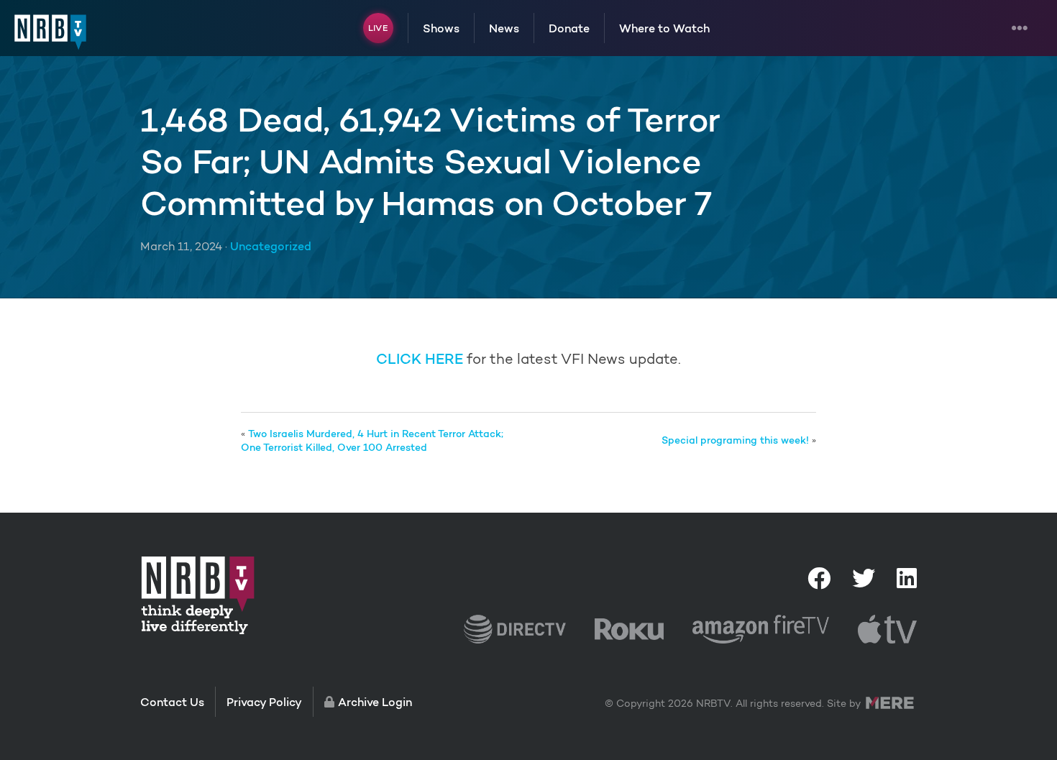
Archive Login (375, 702)
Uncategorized (270, 246)
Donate (569, 28)
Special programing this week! (735, 440)
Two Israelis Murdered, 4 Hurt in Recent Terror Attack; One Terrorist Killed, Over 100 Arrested (372, 440)
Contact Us (172, 702)
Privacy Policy (264, 702)
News (504, 28)
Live (378, 27)
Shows (441, 28)
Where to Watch (664, 28)
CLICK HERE (419, 358)
